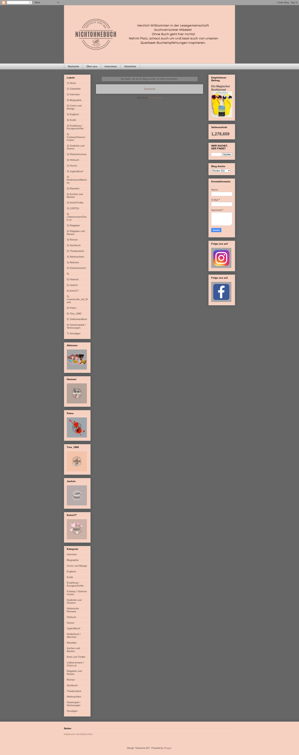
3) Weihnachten (75, 256)
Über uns (92, 66)
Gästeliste (130, 66)
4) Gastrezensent (76, 268)
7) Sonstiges (73, 333)
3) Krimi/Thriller (75, 202)
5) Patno (71, 307)
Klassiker (72, 642)
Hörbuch (71, 617)
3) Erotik (71, 120)
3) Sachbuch (74, 245)
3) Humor (72, 165)
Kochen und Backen (73, 650)
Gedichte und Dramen (74, 601)
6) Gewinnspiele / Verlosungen (76, 326)
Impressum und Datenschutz (78, 734)
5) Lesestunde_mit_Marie (77, 299)
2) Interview (73, 94)
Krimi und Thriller (76, 656)
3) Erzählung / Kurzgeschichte (75, 127)
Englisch (71, 571)
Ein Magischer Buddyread (220, 88)
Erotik (70, 577)
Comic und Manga (77, 565)
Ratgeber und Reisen (74, 672)
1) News (71, 83)
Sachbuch (72, 685)
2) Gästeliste (74, 88)
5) (68, 273)
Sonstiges (72, 711)
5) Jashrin (72, 285)
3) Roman (72, 239)
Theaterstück (74, 691)
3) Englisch (73, 114)
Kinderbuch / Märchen (74, 635)
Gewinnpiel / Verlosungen (73, 704)
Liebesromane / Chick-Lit (75, 664)
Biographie (73, 560)
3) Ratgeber (73, 225)
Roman (71, 679)
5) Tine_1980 (74, 313)
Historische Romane (73, 610)
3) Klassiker (73, 188)
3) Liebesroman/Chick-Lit (77, 217)
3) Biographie (74, 100)
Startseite (73, 66)
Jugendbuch (73, 628)
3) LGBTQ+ (73, 208)
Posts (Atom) (155, 97)
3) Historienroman (77, 154)
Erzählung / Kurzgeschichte (75, 584)
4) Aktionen (73, 262)
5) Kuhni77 (73, 290)
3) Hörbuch (73, 160)
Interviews (111, 66)
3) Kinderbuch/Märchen (77, 179)
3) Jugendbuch (75, 171)
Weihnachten (74, 696)
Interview (72, 554)
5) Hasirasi (73, 279)
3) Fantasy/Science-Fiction (76, 137)
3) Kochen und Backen (75, 195)
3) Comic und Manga (74, 107)
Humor (70, 622)
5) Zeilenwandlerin (77, 319)
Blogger (167, 748)
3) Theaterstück (75, 251)
